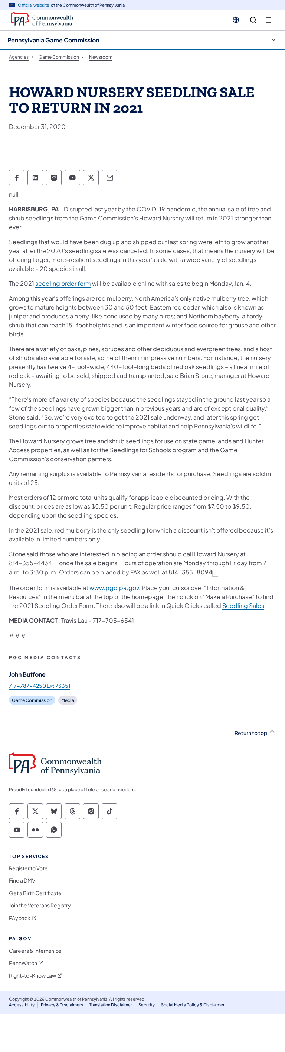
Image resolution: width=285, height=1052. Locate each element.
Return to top (251, 733)
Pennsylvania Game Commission (53, 39)
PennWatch (23, 963)
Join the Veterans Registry (40, 905)
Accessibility (22, 1004)
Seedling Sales (243, 605)
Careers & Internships (35, 951)
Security (146, 1004)
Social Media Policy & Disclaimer (193, 1004)
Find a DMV (22, 880)
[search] (253, 20)
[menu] (268, 20)
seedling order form (63, 283)
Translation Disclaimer (110, 1004)
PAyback (19, 918)
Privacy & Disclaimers (62, 1004)
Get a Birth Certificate (35, 893)
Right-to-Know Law (32, 975)
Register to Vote (28, 868)
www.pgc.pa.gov (114, 588)
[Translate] (236, 20)
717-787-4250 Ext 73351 (39, 685)
